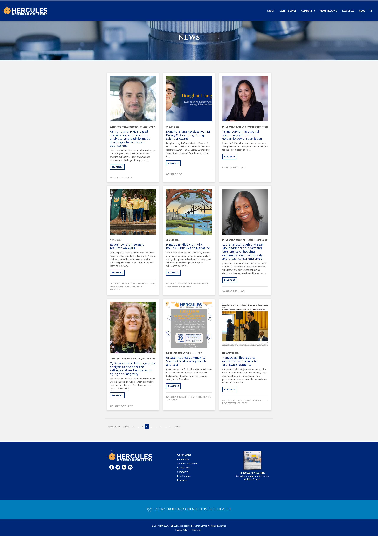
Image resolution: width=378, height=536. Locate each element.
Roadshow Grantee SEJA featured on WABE (127, 246)
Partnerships (183, 459)
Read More (117, 167)
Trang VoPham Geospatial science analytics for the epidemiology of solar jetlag (242, 135)
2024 (118, 289)
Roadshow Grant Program (129, 286)
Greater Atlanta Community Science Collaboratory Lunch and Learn (186, 361)
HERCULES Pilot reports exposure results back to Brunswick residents (239, 361)
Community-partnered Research (192, 283)
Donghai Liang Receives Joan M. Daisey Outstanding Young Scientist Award (188, 135)
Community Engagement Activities (138, 283)
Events (124, 178)
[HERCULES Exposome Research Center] (24, 9)
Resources (182, 480)
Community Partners (187, 463)
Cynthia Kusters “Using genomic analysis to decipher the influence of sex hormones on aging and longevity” (132, 368)
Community (182, 471)
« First (126, 426)
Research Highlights (181, 286)
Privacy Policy (181, 529)
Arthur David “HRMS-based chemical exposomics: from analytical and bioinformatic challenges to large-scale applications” (130, 139)
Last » (177, 426)
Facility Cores (183, 467)
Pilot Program (184, 475)
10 (160, 426)
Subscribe (196, 529)
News (130, 178)
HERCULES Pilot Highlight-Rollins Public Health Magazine (188, 246)
